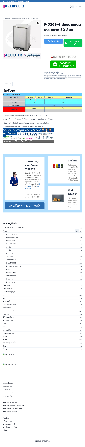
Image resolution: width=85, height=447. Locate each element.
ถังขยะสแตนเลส (51, 76)
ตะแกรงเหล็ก (7, 301)
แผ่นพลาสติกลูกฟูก (9, 292)
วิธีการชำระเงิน (7, 387)
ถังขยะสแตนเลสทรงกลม (50, 78)
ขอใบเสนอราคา (7, 421)
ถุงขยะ (5, 324)
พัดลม (5, 346)
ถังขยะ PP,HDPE (11, 263)
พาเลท (5, 295)
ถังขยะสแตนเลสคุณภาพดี (74, 76)
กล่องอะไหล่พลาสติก (9, 304)
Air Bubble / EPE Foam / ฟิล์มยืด (13, 228)
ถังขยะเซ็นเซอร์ (10, 282)
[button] (38, 23)
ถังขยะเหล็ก (9, 279)
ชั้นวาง (5, 349)
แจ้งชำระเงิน (6, 390)
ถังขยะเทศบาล (10, 240)
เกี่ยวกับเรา (6, 418)
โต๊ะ (4, 327)
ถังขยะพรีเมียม (56, 72)
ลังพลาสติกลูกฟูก (8, 288)
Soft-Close (9, 256)
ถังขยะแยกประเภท (12, 237)
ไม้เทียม (5, 336)
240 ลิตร (8, 250)
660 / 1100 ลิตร (11, 253)
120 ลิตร (8, 247)
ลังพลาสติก (6, 285)
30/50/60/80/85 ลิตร (13, 234)
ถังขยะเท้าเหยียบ (11, 272)
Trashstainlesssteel (62, 75)
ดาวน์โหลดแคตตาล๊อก (10, 424)
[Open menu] (80, 6)
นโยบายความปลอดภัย (10, 412)
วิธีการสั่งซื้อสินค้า (8, 384)
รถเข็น (5, 340)
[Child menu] (77, 231)
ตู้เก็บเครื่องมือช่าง (8, 317)
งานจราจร (6, 314)
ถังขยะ (50, 72)
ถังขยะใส (9, 269)
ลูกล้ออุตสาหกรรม (8, 333)
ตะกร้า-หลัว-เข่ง (8, 320)
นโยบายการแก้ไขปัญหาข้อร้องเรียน (13, 405)
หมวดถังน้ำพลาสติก (9, 311)
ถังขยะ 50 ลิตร (71, 75)
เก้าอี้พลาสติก (7, 308)
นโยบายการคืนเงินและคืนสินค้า (12, 408)
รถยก (4, 298)
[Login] (76, 6)
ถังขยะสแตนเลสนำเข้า (62, 78)
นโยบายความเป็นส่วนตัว (10, 402)
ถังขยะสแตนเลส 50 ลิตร (61, 76)
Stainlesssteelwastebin (50, 75)
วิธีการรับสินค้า (7, 396)
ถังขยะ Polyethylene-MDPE (15, 266)
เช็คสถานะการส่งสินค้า (10, 393)
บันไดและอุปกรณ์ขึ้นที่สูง (10, 343)
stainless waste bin (65, 73)
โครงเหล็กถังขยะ (11, 260)
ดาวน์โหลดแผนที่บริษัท (10, 427)
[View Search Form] (66, 7)
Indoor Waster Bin (54, 73)
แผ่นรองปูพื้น (7, 330)
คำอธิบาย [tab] (8, 84)
